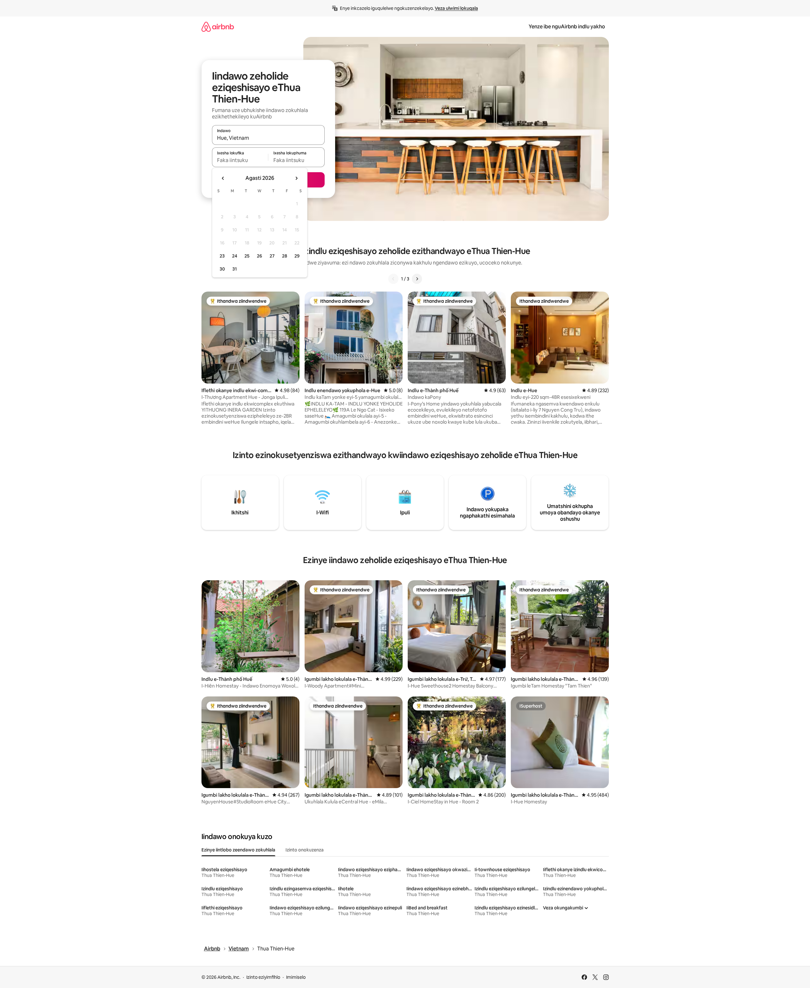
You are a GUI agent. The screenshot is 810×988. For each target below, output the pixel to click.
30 (222, 269)
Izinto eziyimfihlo (263, 977)
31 (234, 269)
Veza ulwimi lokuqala (456, 8)
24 (234, 256)
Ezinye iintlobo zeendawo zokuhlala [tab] (238, 850)
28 (284, 256)
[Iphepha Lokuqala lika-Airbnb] (217, 27)
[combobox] (268, 138)
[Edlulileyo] (393, 279)
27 (272, 256)
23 (222, 256)
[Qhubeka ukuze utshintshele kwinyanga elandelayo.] (296, 178)
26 (259, 256)
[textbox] (240, 160)
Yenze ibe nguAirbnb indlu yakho (567, 26)
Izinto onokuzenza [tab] (304, 850)
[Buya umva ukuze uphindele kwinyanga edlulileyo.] (223, 178)
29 (296, 256)
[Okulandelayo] (417, 279)
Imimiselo (296, 977)
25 (247, 256)
